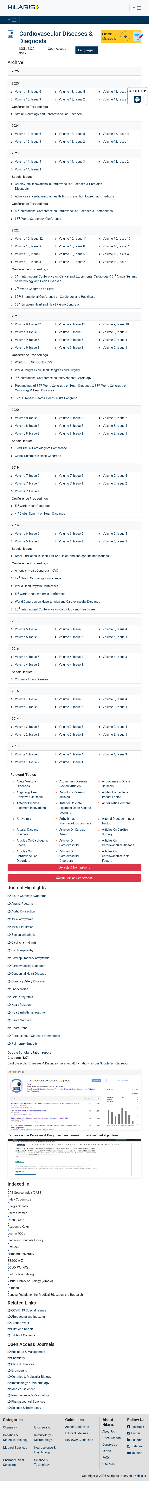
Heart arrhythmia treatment (29, 1012)
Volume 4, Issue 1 (71, 664)
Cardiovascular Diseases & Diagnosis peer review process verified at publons (63, 1135)
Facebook (137, 1427)
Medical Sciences (15, 1447)
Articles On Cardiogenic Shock (33, 843)
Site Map (108, 1464)
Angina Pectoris (22, 903)
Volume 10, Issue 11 (73, 238)
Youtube (136, 1453)
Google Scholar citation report (29, 1052)
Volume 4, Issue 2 (27, 664)
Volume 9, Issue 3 (27, 347)
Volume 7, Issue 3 (71, 483)
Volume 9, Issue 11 (72, 324)
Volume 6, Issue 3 (27, 541)
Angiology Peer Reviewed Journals (30, 794)
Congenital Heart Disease (28, 973)
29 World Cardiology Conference (38, 578)
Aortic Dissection (23, 911)
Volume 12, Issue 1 (116, 141)
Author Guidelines (77, 1427)
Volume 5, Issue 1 (115, 637)
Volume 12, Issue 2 (72, 141)
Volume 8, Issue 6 (27, 426)
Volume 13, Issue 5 (72, 91)
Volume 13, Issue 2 (72, 99)
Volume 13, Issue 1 (116, 99)
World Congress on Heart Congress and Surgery (47, 370)
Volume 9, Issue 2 (71, 347)
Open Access (111, 1438)
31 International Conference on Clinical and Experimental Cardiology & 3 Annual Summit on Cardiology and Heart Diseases (76, 278)
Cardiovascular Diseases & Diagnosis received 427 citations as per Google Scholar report (68, 1063)
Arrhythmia (24, 819)
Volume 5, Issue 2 (71, 637)
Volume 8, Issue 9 (27, 418)
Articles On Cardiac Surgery (115, 832)
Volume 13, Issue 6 (28, 91)
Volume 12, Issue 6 (28, 134)
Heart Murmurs (21, 1020)
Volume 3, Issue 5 (71, 699)
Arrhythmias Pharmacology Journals (75, 821)
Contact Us (109, 1444)
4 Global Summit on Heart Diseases (40, 513)
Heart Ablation (21, 1005)
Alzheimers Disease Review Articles (73, 784)
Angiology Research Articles (73, 794)
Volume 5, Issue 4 (115, 629)
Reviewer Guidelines (79, 1440)
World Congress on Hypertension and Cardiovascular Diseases (57, 601)
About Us (108, 1431)
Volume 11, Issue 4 (28, 161)
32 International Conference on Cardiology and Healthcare (55, 296)
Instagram (137, 1446)
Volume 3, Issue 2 (71, 707)
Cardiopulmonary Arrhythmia (30, 958)
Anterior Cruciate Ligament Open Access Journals (75, 807)
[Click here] (23, 8)
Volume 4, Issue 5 (27, 657)
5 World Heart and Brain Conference (40, 594)
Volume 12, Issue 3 (28, 141)
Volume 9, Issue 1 (115, 347)
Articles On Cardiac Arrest (72, 832)
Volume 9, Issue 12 (28, 324)
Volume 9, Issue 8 (71, 332)
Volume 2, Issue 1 (115, 734)
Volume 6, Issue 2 (71, 541)
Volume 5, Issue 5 (71, 629)
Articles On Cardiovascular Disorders (27, 856)
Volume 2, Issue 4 (115, 727)
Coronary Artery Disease (31, 679)
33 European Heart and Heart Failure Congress (47, 304)
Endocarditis (19, 989)
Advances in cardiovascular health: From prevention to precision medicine (64, 196)
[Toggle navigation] (136, 8)
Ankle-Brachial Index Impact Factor (116, 794)
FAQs (106, 1457)
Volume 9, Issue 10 (116, 324)
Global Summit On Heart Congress (38, 456)
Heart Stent (19, 1028)
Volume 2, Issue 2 (71, 734)
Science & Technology (42, 1462)
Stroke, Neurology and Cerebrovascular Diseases (48, 114)
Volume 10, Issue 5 (72, 254)
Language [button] (85, 50)
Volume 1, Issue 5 (27, 754)
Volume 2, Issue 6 (27, 727)
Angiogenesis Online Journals (116, 784)
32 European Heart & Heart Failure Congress (46, 398)
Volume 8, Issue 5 (71, 426)
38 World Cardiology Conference (38, 219)
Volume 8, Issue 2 (71, 433)
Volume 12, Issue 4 (116, 134)
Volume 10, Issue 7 (116, 246)
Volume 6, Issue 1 (115, 541)
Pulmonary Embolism (25, 1043)
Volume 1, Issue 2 (27, 762)
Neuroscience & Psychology (45, 1450)
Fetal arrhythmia (22, 997)
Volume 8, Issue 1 (115, 433)
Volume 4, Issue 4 (71, 657)
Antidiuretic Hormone (116, 803)
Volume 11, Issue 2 (116, 161)
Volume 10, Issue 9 (28, 246)
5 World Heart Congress (32, 506)
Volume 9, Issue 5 (71, 340)
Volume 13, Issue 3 (28, 99)
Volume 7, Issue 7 (27, 476)
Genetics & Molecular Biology (15, 1437)
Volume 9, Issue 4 (115, 340)
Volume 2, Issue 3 (27, 734)
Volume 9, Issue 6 (27, 340)
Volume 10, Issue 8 (72, 246)
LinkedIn (136, 1440)
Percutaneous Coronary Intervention (35, 1036)
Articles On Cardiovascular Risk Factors (115, 856)
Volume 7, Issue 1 (27, 491)
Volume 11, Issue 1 (28, 169)
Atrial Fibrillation (22, 927)
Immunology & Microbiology (44, 1437)
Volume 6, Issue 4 (115, 533)
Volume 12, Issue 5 (72, 134)
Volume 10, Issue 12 (29, 238)
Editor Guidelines (76, 1433)
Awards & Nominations (74, 867)
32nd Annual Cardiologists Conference (41, 448)
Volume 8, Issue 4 (115, 426)
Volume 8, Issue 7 (115, 418)
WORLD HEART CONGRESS (33, 362)
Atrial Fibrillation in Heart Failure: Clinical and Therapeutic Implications (62, 556)
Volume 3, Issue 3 (27, 707)
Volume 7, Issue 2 (115, 483)
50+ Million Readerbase (76, 878)
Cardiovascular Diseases (28, 966)
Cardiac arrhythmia (23, 942)
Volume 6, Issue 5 (71, 533)
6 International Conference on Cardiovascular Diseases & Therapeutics (64, 211)
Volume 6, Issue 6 (27, 533)
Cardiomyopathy (22, 950)
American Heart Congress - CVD (36, 570)
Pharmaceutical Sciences (13, 1462)
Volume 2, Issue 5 (71, 727)
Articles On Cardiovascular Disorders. (69, 856)
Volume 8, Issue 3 (27, 433)
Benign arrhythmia (23, 935)
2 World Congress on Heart (34, 289)
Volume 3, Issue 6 (27, 699)
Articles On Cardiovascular (69, 843)
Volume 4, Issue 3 (115, 657)
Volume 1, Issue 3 (115, 754)
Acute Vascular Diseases (27, 784)
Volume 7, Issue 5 (115, 476)
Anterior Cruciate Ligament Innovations (31, 805)
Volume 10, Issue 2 (72, 262)
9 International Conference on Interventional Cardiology (53, 378)
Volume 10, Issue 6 (28, 254)
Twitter (135, 1433)
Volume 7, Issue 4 (27, 483)
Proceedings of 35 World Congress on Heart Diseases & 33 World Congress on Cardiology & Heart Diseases (71, 387)
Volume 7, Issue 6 (71, 476)
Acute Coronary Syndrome (29, 896)
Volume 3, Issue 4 (115, 699)
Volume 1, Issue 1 (71, 762)
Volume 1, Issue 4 (71, 754)
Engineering (42, 1427)
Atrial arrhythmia (22, 919)
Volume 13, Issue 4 (116, 91)
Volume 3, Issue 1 (115, 707)
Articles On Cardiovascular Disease (118, 843)
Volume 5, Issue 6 (27, 629)
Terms (106, 1451)
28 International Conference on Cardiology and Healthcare (55, 609)
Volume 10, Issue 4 (116, 254)
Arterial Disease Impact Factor (118, 821)
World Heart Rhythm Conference (36, 586)
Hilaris (141, 1476)
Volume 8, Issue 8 (71, 418)
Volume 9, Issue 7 (115, 332)
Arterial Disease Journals (28, 832)
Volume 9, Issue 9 (27, 332)
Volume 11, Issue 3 (72, 161)
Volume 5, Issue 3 (27, 637)
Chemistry (10, 1427)
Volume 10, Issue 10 (117, 238)
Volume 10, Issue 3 (28, 262)
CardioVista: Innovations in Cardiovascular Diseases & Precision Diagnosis (58, 186)
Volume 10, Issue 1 (116, 262)
